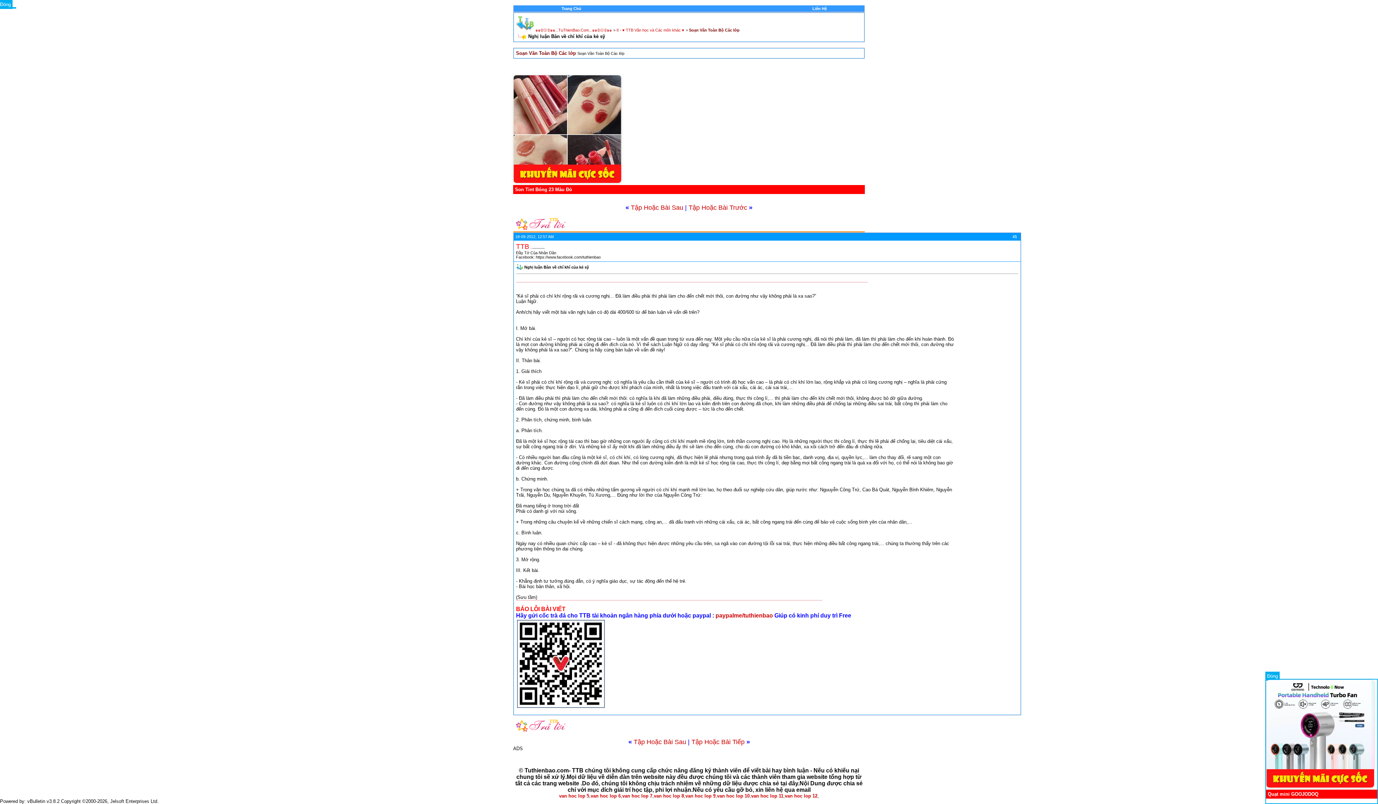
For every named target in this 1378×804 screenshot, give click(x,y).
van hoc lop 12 (801, 796)
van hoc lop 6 (606, 796)
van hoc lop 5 (574, 796)
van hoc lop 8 (669, 796)
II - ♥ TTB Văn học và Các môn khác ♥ (650, 30)
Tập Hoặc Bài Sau (657, 207)
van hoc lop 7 (637, 796)
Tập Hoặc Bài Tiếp (718, 742)
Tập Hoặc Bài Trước (718, 207)
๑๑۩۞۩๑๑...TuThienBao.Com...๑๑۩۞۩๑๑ (573, 30)
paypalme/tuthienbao (745, 616)
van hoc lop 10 (733, 796)
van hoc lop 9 (700, 796)
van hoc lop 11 (767, 796)
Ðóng (1272, 676)
